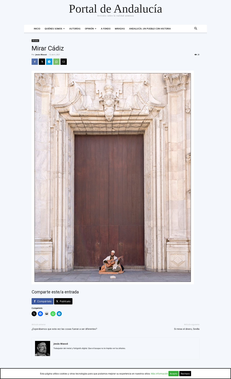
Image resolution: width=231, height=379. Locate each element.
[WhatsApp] (56, 62)
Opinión (89, 28)
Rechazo (185, 373)
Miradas (120, 28)
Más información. (159, 373)
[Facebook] (35, 62)
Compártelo (44, 301)
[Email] (63, 62)
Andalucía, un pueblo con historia (150, 28)
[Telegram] (49, 62)
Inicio (37, 28)
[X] (42, 62)
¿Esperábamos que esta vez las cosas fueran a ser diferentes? (64, 329)
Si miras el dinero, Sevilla (186, 329)
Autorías (74, 28)
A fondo (105, 28)
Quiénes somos (53, 28)
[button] (195, 28)
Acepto (173, 373)
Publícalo (65, 301)
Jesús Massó (41, 54)
